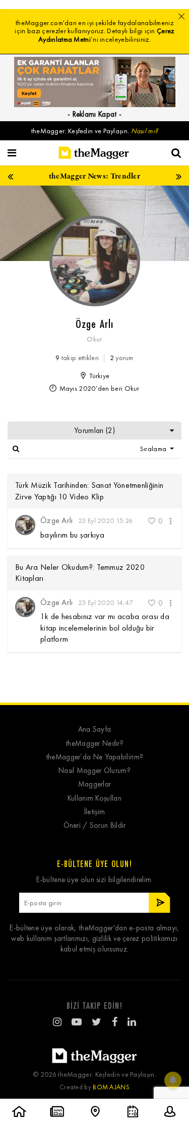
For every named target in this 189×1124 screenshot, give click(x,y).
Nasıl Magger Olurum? (94, 770)
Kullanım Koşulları (94, 798)
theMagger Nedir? (94, 743)
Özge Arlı (56, 520)
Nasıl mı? (144, 131)
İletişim (94, 812)
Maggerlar (94, 784)
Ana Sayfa (94, 729)
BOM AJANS (111, 1087)
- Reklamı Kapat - (94, 114)
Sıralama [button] (154, 449)
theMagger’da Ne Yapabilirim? (94, 757)
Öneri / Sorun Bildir (95, 825)
